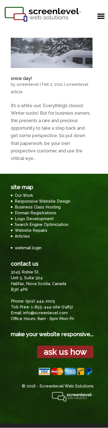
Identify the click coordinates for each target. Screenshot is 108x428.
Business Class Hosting (38, 207)
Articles (22, 236)
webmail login (28, 247)
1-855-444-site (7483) (52, 306)
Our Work (24, 195)
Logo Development (34, 218)
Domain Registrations (35, 212)
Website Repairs (31, 230)
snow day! (21, 78)
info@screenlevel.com (45, 312)
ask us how (65, 352)
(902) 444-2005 (40, 301)
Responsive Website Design (42, 201)
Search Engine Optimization (41, 224)
